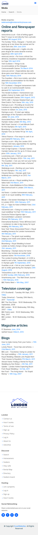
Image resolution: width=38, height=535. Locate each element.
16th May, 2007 (22, 282)
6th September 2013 (16, 90)
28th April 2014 (16, 54)
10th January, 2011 (25, 354)
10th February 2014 (13, 76)
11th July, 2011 (20, 171)
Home (3, 12)
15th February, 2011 (28, 212)
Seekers (6, 462)
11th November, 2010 (22, 256)
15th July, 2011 (28, 158)
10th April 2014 (14, 61)
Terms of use (8, 426)
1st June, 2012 (21, 110)
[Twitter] (3, 515)
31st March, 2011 (16, 183)
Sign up (6, 430)
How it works (8, 422)
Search (11, 12)
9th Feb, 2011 (27, 364)
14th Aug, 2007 (15, 374)
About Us (7, 441)
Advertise (7, 445)
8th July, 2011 (7, 166)
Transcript (11, 300)
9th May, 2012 (25, 122)
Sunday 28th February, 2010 (19, 275)
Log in (5, 437)
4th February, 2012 (17, 139)
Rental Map (7, 469)
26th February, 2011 (22, 202)
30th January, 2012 (13, 153)
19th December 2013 (13, 83)
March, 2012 (19, 332)
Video (4, 295)
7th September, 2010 (22, 263)
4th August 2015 (14, 39)
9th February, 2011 (15, 219)
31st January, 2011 (9, 248)
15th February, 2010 (10, 280)
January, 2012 (18, 146)
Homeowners (8, 458)
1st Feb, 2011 (25, 369)
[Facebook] (7, 515)
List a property (9, 487)
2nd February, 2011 (9, 241)
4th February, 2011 (16, 226)
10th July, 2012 (27, 102)
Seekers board (9, 477)
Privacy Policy (8, 434)
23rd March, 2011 (8, 349)
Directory (7, 473)
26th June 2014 (19, 47)
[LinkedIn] (12, 515)
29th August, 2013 (27, 97)
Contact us (7, 419)
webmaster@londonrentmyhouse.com (16, 22)
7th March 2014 (26, 68)
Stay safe (7, 466)
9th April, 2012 (20, 127)
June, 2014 (15, 329)
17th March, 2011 (28, 359)
